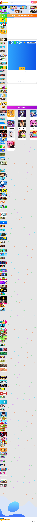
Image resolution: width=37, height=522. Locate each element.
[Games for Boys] (3, 8)
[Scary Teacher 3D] (3, 303)
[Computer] (3, 92)
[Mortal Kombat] (2, 226)
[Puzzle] (3, 271)
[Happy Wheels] (2, 171)
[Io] (3, 191)
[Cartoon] (3, 64)
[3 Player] (3, 21)
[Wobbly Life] (2, 389)
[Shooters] (2, 306)
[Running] (3, 12)
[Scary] (3, 299)
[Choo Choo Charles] (2, 75)
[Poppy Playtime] (3, 263)
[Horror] (18, 12)
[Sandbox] (2, 294)
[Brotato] (2, 51)
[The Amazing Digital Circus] (2, 357)
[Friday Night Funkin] (3, 136)
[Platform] (3, 255)
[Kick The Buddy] (2, 202)
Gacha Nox (11, 149)
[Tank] (2, 345)
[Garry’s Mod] (2, 143)
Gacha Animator (33, 118)
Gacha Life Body (10, 138)
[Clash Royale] (2, 83)
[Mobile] (3, 223)
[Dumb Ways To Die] (2, 115)
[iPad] (3, 195)
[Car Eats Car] (3, 56)
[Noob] (3, 239)
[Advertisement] (3, 502)
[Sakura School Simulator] (2, 465)
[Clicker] (3, 88)
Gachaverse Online (11, 128)
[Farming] (2, 430)
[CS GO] (2, 99)
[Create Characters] (3, 415)
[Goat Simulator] (2, 159)
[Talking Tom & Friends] (2, 341)
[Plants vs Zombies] (3, 251)
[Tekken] (3, 350)
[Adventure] (33, 8)
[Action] (23, 8)
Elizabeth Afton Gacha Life (23, 128)
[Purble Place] (2, 461)
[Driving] (3, 112)
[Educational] (3, 427)
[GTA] (3, 164)
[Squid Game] (3, 323)
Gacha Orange (10, 118)
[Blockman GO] (2, 47)
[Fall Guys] (2, 119)
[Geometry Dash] (2, 151)
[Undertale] (3, 386)
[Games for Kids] (3, 443)
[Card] (2, 59)
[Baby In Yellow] (3, 40)
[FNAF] (3, 132)
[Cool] (3, 96)
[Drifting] (2, 107)
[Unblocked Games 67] (3, 382)
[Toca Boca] (3, 482)
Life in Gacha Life (22, 138)
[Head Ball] (3, 176)
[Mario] (3, 207)
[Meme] (3, 215)
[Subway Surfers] (3, 335)
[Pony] (2, 457)
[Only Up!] (2, 242)
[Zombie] (2, 397)
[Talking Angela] (2, 473)
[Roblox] (3, 287)
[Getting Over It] (2, 155)
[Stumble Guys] (3, 331)
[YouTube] (3, 394)
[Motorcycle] (2, 230)
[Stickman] (2, 326)
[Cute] (3, 419)
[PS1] (2, 266)
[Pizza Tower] (2, 246)
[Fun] (3, 140)
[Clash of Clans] (2, 79)
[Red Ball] (3, 279)
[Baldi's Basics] (2, 43)
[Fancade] (2, 123)
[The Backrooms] (2, 361)
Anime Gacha (33, 128)
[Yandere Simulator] (3, 486)
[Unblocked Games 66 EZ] (3, 378)
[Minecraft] (2, 218)
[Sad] (3, 291)
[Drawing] (3, 423)
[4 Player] (3, 25)
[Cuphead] (3, 104)
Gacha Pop (33, 138)
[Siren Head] (2, 310)
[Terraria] (3, 354)
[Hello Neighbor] (2, 179)
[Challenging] (3, 68)
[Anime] (2, 406)
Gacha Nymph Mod (22, 118)
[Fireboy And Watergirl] (3, 128)
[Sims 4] (3, 470)
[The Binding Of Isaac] (3, 366)
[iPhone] (3, 199)
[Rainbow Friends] (3, 275)
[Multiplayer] (33, 12)
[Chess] (2, 71)
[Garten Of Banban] (2, 147)
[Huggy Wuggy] (2, 186)
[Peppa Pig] (3, 454)
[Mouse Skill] (3, 235)
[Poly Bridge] (2, 258)
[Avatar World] (2, 410)
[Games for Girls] (13, 8)
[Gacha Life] (3, 439)
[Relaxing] (3, 283)
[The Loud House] (3, 370)
